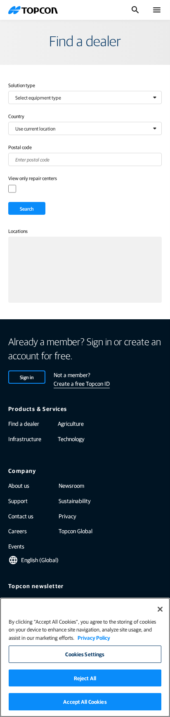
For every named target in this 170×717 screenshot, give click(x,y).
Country (16, 116)
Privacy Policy (94, 637)
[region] (85, 657)
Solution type (21, 85)
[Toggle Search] (135, 10)
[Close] (160, 609)
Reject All (85, 677)
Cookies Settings (84, 654)
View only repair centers (32, 178)
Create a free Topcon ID (82, 383)
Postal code (20, 147)
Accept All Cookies (84, 701)
